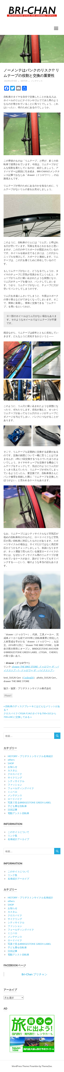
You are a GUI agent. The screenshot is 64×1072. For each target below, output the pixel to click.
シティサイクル (16, 780)
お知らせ (12, 766)
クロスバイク (15, 773)
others (11, 759)
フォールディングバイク (21, 788)
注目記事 (12, 809)
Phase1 (8, 695)
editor (24, 80)
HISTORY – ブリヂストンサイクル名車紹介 (30, 756)
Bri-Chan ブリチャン (34, 974)
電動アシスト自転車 (18, 813)
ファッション (15, 784)
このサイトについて (18, 831)
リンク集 (12, 835)
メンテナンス (37, 80)
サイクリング (15, 777)
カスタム (12, 770)
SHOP (11, 763)
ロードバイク (15, 798)
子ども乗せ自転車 (17, 805)
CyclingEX (28, 677)
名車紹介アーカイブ (18, 839)
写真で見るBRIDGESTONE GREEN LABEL (29, 802)
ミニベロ (12, 791)
